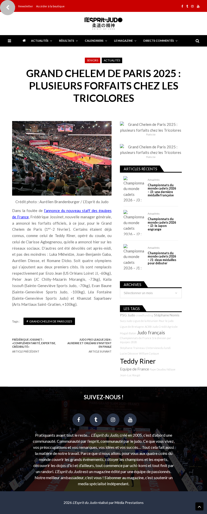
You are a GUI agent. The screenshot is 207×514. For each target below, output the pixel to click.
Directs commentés (158, 40)
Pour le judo (166, 320)
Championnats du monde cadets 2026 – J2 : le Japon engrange (162, 224)
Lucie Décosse (129, 353)
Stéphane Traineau (132, 347)
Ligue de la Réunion (145, 320)
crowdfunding (144, 315)
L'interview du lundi (158, 347)
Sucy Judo (126, 320)
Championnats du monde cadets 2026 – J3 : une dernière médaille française (162, 190)
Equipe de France (134, 369)
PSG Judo (127, 315)
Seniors (92, 60)
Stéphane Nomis (166, 315)
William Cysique (149, 353)
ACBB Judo (151, 326)
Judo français (151, 332)
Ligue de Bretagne (132, 326)
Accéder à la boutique (50, 6)
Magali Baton (128, 333)
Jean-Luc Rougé (130, 375)
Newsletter (25, 6)
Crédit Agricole (168, 326)
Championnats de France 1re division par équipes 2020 (145, 340)
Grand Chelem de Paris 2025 (50, 321)
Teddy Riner (138, 361)
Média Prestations (129, 502)
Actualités (39, 40)
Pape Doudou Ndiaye (162, 369)
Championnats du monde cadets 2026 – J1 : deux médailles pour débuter (162, 258)
